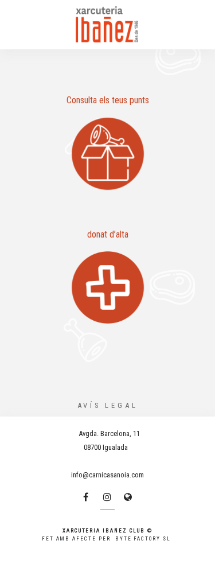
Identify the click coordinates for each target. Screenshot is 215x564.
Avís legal (107, 405)
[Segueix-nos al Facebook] (85, 497)
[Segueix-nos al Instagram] (107, 497)
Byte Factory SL (143, 539)
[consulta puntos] (107, 153)
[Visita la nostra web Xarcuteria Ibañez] (128, 497)
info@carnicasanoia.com (107, 474)
